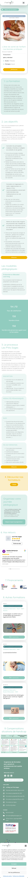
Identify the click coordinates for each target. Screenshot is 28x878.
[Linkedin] (11, 776)
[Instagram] (8, 776)
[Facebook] (5, 776)
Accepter (14, 864)
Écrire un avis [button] (17, 543)
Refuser (14, 868)
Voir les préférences (14, 872)
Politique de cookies (7, 876)
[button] (25, 846)
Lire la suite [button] (5, 564)
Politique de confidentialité (18, 876)
